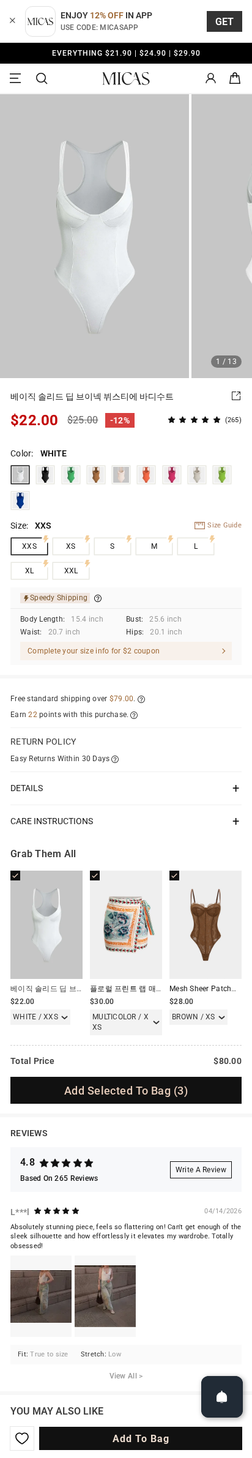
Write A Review (201, 1170)
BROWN (96, 474)
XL (29, 571)
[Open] (222, 1397)
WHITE (20, 474)
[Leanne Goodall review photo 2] (105, 1296)
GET (224, 22)
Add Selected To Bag (126, 1090)
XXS (29, 546)
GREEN (71, 474)
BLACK (45, 474)
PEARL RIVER (197, 474)
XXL (71, 571)
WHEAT (121, 474)
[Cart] (235, 79)
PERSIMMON (146, 474)
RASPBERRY (171, 474)
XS (71, 546)
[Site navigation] (17, 79)
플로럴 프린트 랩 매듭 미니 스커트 (147, 988)
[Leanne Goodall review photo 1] (41, 1296)
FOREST (222, 474)
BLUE (20, 500)
